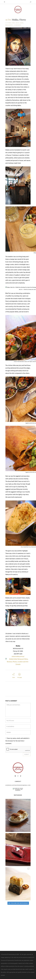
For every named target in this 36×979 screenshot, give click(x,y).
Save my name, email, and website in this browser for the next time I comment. (17, 741)
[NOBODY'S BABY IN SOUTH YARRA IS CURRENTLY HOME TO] (18, 815)
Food (13, 22)
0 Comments (17, 25)
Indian (17, 22)
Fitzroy (9, 22)
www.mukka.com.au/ (18, 656)
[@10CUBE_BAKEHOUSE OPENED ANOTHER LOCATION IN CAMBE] (18, 883)
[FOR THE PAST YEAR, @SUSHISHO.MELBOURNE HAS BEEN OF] (18, 849)
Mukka (22, 22)
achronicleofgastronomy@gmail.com (18, 785)
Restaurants (9, 25)
